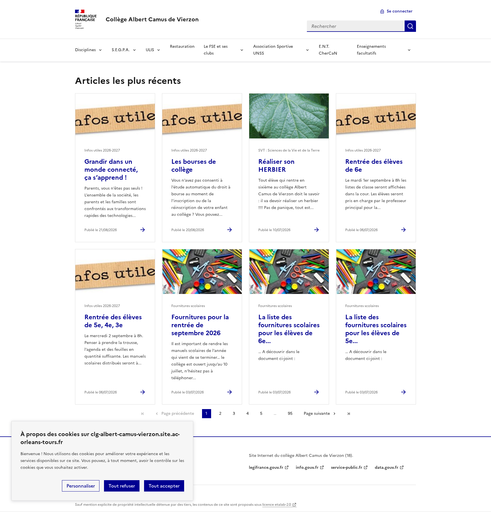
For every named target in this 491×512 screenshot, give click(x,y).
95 (290, 413)
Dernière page (348, 413)
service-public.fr (346, 467)
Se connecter (400, 11)
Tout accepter (164, 485)
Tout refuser (122, 485)
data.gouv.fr (386, 467)
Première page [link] (142, 413)
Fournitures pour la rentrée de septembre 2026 (200, 325)
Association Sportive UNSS (273, 49)
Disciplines (85, 50)
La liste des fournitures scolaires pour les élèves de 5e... (376, 329)
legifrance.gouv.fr (266, 467)
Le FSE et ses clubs (216, 49)
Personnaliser (80, 485)
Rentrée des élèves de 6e (374, 165)
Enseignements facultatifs (371, 49)
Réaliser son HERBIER (276, 165)
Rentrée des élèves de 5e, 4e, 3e (113, 321)
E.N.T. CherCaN (328, 49)
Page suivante (317, 413)
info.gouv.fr (307, 467)
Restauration (182, 46)
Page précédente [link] (177, 413)
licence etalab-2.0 (276, 504)
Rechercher (410, 26)
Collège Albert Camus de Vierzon (152, 19)
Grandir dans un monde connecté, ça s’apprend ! (111, 169)
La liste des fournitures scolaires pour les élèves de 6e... (289, 329)
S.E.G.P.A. (121, 50)
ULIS (150, 50)
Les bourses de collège (193, 165)
